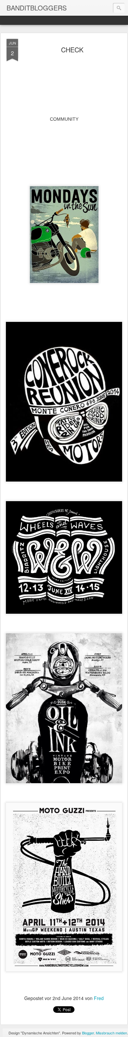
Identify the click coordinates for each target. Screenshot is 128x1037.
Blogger (88, 1032)
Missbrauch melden (111, 1032)
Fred (99, 998)
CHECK (72, 49)
